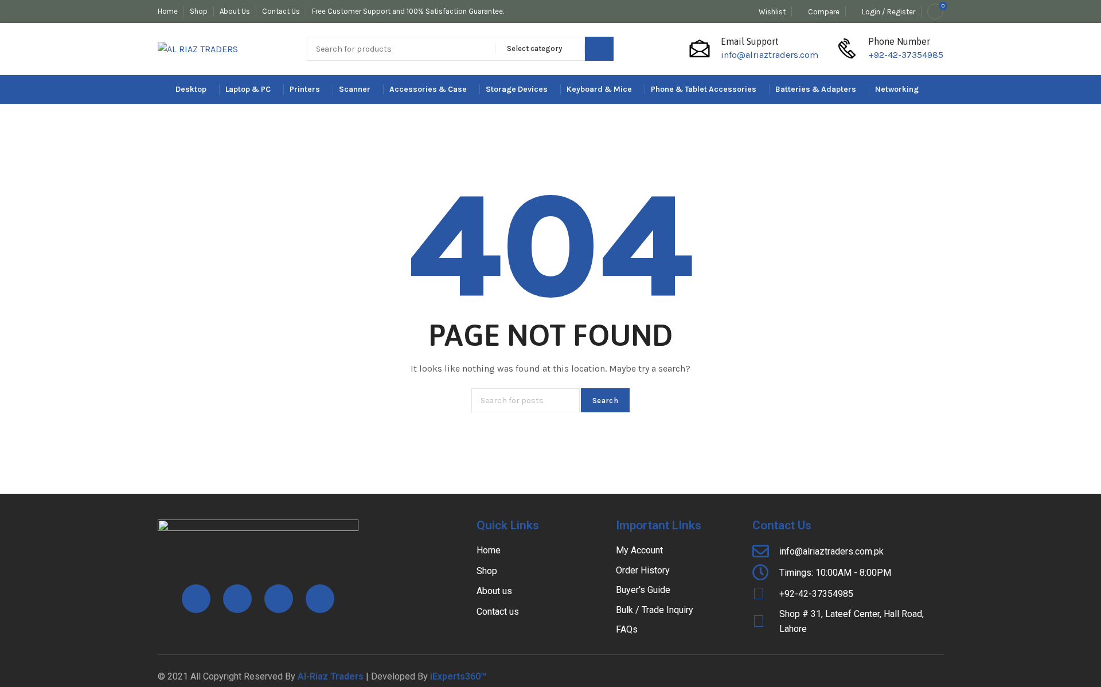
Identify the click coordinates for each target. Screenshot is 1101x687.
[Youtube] (278, 598)
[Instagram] (237, 598)
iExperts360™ (458, 676)
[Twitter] (320, 598)
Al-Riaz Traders (331, 676)
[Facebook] (196, 598)
